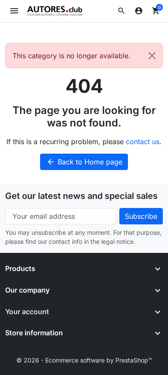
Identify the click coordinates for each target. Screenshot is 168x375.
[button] (121, 11)
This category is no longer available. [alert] (71, 55)
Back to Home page (84, 162)
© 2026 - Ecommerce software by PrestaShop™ (84, 360)
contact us (142, 141)
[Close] (152, 56)
